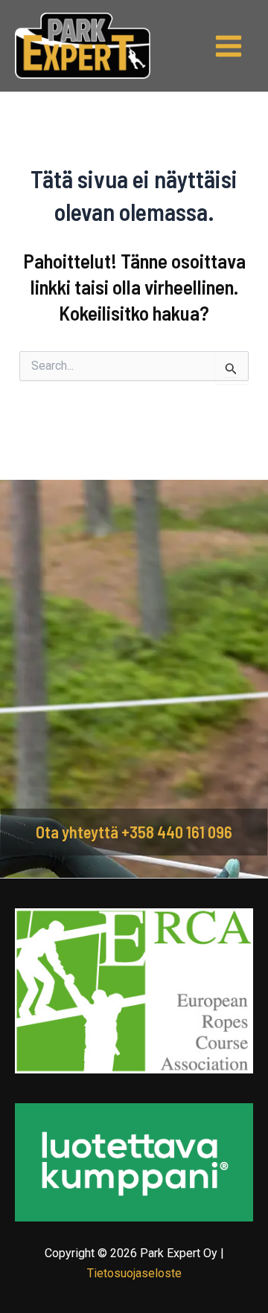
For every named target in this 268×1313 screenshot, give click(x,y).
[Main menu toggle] (229, 46)
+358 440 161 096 (176, 831)
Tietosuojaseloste (134, 1273)
